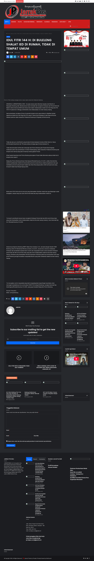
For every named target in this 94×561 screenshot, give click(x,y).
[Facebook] (7, 56)
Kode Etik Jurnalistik (76, 472)
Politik (20, 21)
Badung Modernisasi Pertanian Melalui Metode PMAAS (32, 393)
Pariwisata (39, 21)
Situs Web (36, 435)
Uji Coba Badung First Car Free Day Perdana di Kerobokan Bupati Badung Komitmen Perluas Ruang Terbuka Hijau (13, 395)
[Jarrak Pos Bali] (26, 12)
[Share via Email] (44, 298)
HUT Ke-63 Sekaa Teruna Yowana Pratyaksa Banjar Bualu (50, 393)
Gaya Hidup (62, 21)
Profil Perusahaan (53, 465)
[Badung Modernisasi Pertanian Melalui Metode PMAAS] (33, 386)
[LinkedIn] (14, 56)
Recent (35, 459)
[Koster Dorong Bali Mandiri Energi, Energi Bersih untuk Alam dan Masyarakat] (70, 325)
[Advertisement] (32, 130)
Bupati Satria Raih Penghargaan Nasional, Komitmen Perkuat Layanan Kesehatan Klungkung (82, 334)
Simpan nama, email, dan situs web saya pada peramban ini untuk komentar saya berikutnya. (29, 441)
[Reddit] (25, 56)
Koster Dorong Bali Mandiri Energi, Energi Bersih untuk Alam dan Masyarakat (70, 333)
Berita (6, 21)
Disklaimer (73, 476)
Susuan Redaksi (52, 467)
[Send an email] (12, 52)
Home (8, 33)
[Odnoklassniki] (32, 56)
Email (8, 435)
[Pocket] (36, 56)
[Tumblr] (18, 56)
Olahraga (47, 21)
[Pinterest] (21, 56)
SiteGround (48, 558)
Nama (8, 430)
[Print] (48, 298)
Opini (69, 21)
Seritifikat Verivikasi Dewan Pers (79, 477)
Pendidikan (55, 21)
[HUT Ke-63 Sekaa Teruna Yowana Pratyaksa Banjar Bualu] (51, 386)
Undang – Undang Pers (76, 474)
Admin (10, 52)
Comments (42, 459)
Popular (29, 459)
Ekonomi (13, 21)
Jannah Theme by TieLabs (30, 558)
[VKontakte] (28, 56)
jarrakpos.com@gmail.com (35, 530)
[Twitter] (11, 56)
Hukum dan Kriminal (29, 21)
